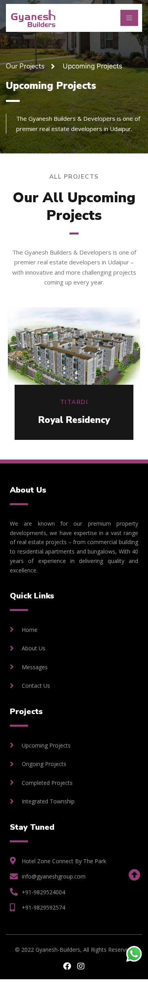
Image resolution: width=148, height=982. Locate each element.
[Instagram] (81, 966)
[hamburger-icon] (129, 18)
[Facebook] (67, 966)
